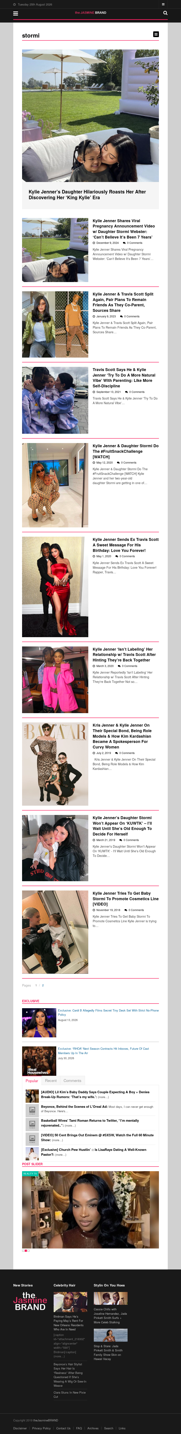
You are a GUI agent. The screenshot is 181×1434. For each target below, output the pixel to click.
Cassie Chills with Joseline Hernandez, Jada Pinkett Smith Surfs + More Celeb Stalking (110, 1315)
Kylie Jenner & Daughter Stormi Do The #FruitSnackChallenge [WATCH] (126, 451)
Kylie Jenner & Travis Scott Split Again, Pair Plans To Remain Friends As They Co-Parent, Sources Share (123, 302)
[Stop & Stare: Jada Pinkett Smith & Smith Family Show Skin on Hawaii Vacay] (111, 1335)
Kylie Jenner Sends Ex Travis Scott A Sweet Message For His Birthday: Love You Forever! (126, 544)
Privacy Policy (41, 1428)
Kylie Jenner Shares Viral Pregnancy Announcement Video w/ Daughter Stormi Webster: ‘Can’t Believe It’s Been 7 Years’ (124, 229)
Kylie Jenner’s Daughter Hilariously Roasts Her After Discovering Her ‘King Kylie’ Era (87, 194)
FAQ (79, 1428)
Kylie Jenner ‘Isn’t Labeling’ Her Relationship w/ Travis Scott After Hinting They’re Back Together (124, 654)
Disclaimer (20, 1428)
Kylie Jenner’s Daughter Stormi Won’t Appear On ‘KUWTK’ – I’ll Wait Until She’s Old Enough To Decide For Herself (122, 826)
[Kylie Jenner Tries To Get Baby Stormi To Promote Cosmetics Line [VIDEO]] (55, 932)
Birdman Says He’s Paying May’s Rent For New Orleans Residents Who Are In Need (69, 1323)
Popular (32, 1080)
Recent (51, 1080)
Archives (93, 1428)
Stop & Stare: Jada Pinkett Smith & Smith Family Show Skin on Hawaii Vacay (108, 1352)
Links (122, 1428)
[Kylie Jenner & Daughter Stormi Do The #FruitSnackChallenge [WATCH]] (55, 485)
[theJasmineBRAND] (91, 12)
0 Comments (134, 242)
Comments (72, 1080)
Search (108, 1428)
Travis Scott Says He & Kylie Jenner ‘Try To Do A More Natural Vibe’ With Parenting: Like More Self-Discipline (124, 377)
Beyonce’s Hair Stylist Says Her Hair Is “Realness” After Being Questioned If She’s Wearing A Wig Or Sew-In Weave (70, 1375)
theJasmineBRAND (45, 1420)
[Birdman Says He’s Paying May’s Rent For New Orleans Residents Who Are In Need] (70, 1302)
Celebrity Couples (35, 1173)
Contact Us (63, 1428)
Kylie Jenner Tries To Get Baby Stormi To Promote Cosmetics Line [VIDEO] (126, 898)
